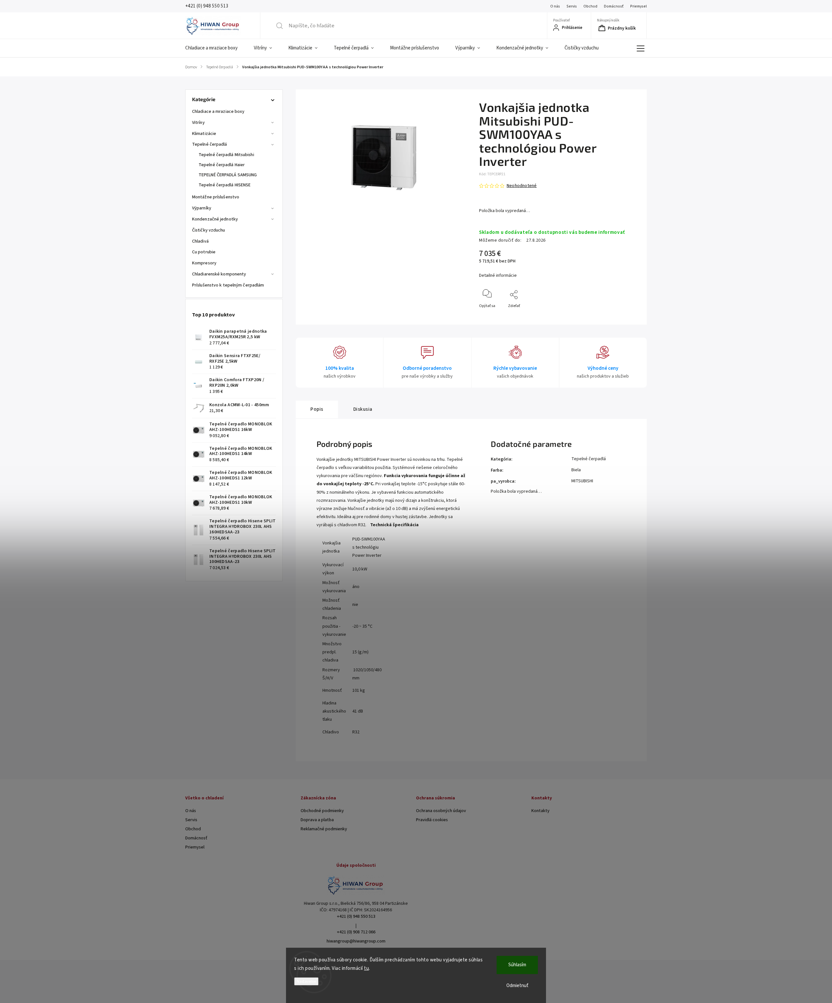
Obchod (590, 6)
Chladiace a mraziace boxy (218, 111)
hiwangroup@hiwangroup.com (356, 941)
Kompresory (204, 263)
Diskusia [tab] (362, 409)
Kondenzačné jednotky (215, 219)
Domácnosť (614, 6)
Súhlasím (517, 964)
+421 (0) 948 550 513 (356, 916)
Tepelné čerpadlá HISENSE (225, 185)
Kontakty (540, 811)
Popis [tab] (316, 409)
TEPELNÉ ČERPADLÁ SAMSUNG (228, 175)
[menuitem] (215, 48)
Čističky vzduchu (208, 230)
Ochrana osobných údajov (441, 811)
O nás (555, 6)
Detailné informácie (498, 275)
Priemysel (638, 6)
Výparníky (201, 208)
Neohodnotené (522, 185)
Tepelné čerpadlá (209, 144)
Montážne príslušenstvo (215, 197)
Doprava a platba (317, 820)
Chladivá (200, 241)
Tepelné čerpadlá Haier (222, 165)
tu (366, 968)
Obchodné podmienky (322, 811)
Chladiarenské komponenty (219, 274)
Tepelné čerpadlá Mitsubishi (226, 155)
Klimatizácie (204, 133)
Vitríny (198, 122)
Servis (571, 6)
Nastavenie (306, 981)
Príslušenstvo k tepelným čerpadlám (228, 285)
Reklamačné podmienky (324, 829)
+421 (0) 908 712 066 (356, 932)
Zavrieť (627, 316)
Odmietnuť (517, 985)
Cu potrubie (203, 252)
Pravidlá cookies (432, 820)
